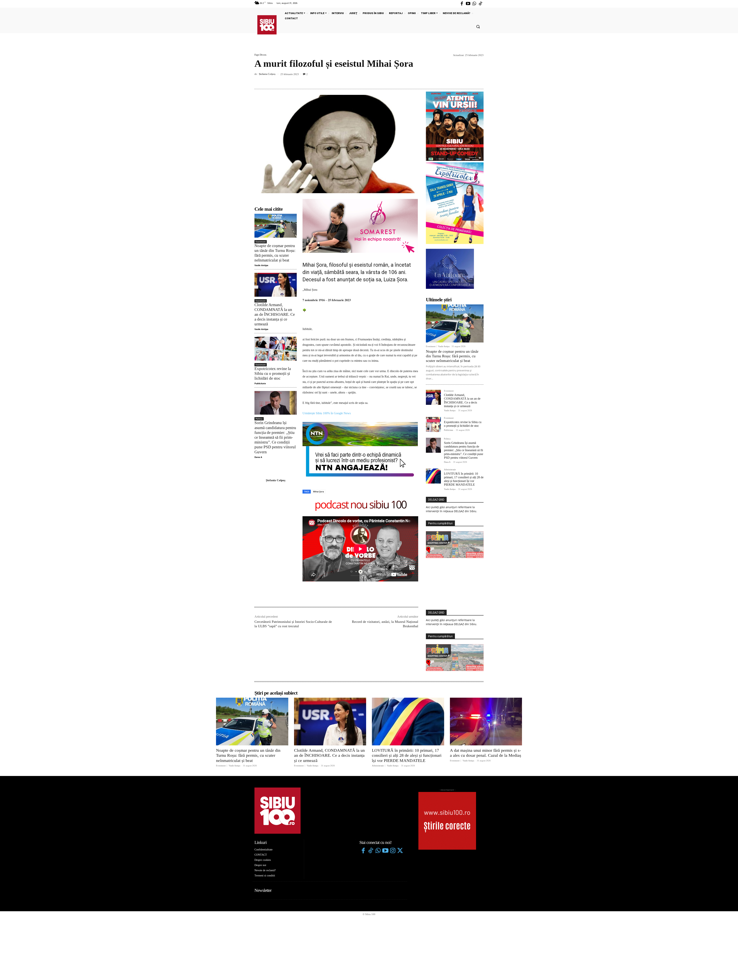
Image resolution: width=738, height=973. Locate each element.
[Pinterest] (471, 80)
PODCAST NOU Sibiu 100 (360, 505)
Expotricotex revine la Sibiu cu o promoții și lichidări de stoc (272, 373)
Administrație (450, 470)
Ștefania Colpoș (267, 74)
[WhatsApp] (480, 80)
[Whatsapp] (474, 4)
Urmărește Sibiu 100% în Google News (327, 413)
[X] (462, 80)
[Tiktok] (480, 4)
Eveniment (261, 241)
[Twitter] (400, 851)
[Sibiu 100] (267, 24)
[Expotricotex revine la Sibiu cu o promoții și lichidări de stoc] (275, 348)
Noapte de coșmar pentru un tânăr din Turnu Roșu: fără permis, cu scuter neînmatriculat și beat (275, 253)
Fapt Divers (260, 54)
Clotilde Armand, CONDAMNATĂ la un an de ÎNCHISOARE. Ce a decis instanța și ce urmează (274, 314)
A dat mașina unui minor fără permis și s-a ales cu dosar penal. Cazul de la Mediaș (485, 753)
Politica (259, 418)
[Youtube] (468, 4)
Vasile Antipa (261, 265)
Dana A (258, 457)
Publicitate (260, 383)
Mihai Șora (318, 491)
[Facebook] (462, 4)
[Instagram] (392, 851)
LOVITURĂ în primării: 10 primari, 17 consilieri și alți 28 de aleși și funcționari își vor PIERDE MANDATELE (464, 479)
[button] (478, 26)
